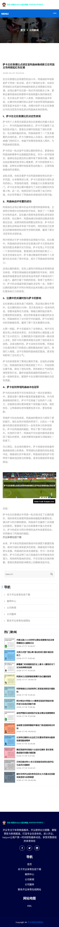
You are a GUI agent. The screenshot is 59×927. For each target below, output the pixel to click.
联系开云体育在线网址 (18, 620)
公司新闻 (11, 607)
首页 (22, 30)
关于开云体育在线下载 (18, 594)
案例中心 (11, 601)
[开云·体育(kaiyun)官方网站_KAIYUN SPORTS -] (29, 4)
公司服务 (11, 614)
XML (29, 906)
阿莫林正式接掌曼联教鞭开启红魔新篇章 (33, 676)
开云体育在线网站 (35, 922)
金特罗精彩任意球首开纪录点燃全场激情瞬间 (35, 713)
